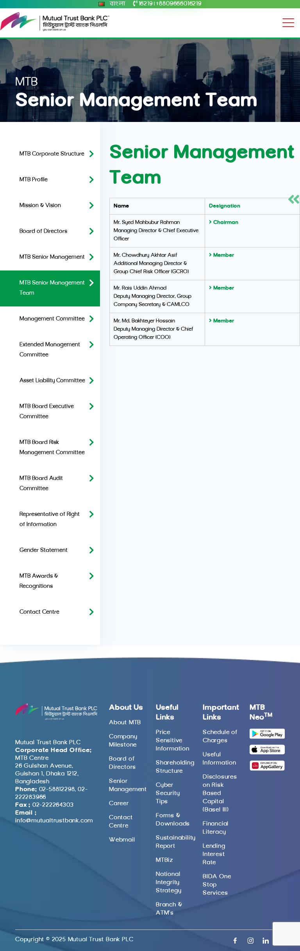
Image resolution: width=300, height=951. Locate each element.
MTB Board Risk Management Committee (52, 448)
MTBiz (164, 860)
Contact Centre (39, 612)
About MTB (125, 723)
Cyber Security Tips (168, 793)
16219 (146, 4)
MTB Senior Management (52, 257)
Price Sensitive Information (172, 740)
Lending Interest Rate (214, 854)
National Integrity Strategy (168, 882)
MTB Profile (34, 180)
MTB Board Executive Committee (47, 412)
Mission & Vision (40, 206)
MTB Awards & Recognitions (39, 581)
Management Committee (52, 319)
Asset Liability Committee (52, 381)
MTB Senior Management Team (52, 288)
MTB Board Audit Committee (41, 484)
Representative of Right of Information (50, 520)
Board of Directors (43, 232)
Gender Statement (44, 550)
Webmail (122, 840)
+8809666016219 (179, 4)
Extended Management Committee (50, 350)
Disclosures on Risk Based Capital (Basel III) (220, 793)
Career (119, 804)
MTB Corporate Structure (52, 154)
